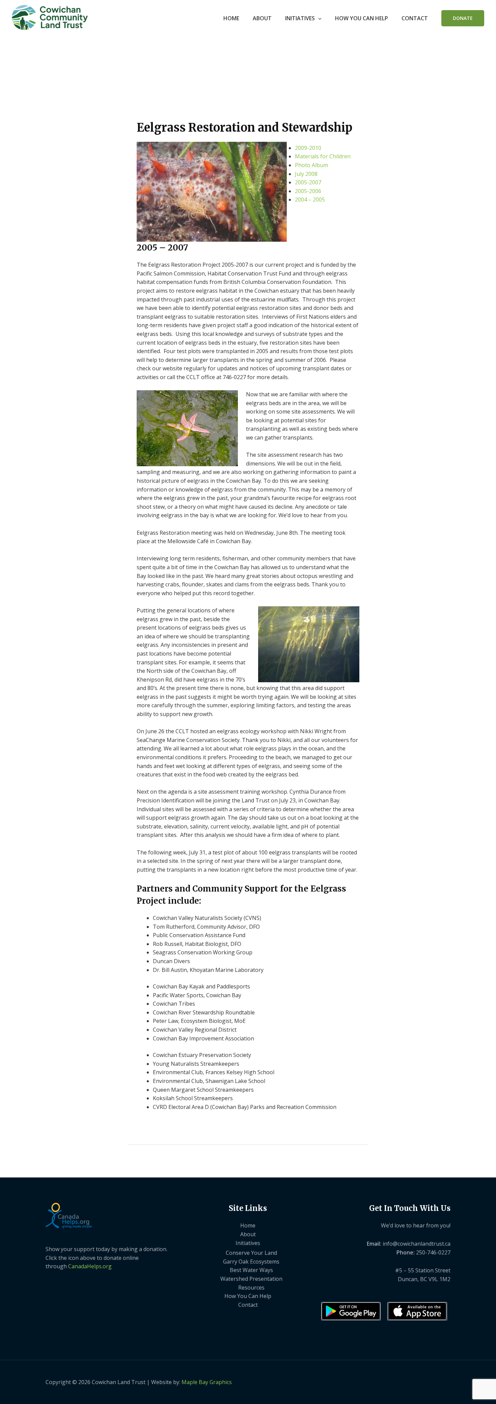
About (262, 18)
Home (231, 18)
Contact (415, 18)
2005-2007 (308, 182)
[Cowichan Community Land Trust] (50, 17)
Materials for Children (323, 156)
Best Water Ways (251, 1270)
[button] (318, 18)
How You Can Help (361, 18)
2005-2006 (308, 191)
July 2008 (306, 174)
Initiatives (300, 18)
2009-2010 (308, 148)
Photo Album (311, 165)
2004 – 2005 (310, 199)
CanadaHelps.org (90, 1266)
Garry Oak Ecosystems (251, 1261)
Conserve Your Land (251, 1252)
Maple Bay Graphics (207, 1382)
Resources (251, 1287)
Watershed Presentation (251, 1278)
